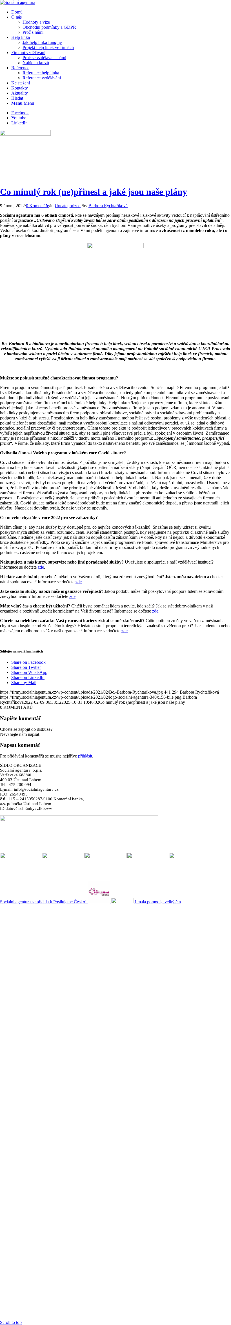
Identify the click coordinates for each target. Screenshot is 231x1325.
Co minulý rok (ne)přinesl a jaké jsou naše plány (93, 192)
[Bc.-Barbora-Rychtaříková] (25, 134)
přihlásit (85, 756)
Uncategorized (68, 205)
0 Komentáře (37, 205)
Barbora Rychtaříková (108, 205)
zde (41, 567)
